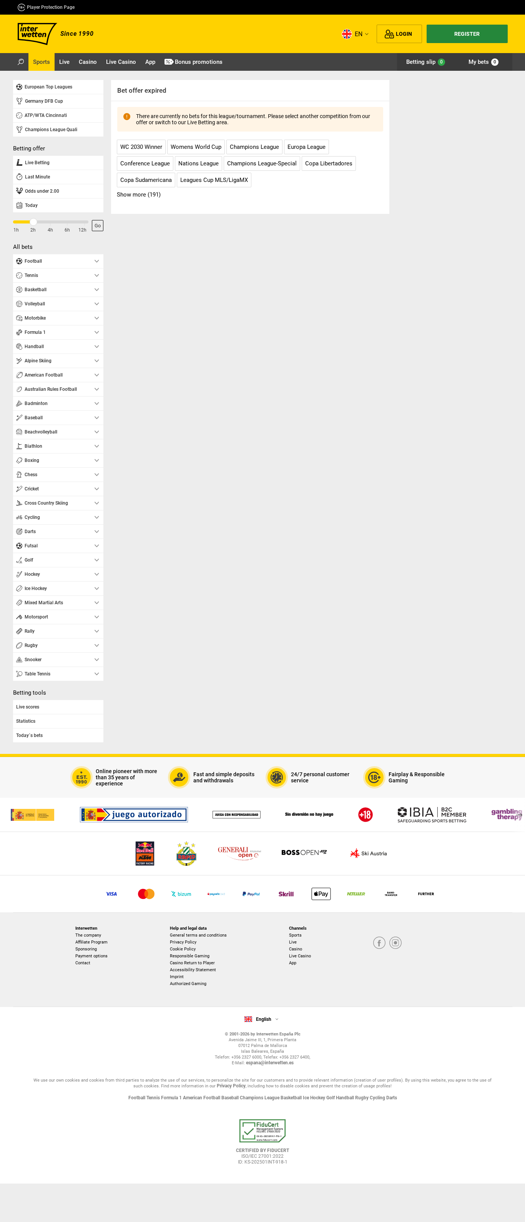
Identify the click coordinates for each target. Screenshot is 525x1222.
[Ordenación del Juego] (32, 814)
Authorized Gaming (188, 983)
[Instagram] (395, 943)
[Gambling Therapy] (507, 814)
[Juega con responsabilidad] (237, 814)
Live (293, 942)
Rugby (362, 1097)
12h (82, 230)
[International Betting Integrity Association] (432, 814)
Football (137, 1097)
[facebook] (379, 943)
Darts (391, 1097)
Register (467, 34)
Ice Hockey (314, 1097)
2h (33, 230)
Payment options (91, 956)
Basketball (292, 1097)
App (292, 962)
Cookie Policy (183, 949)
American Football (202, 1097)
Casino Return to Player (192, 962)
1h (16, 230)
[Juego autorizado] (134, 814)
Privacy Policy (183, 942)
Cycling (378, 1097)
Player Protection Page (51, 7)
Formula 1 (172, 1097)
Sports (295, 935)
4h (50, 230)
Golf (331, 1097)
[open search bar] (20, 62)
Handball (345, 1097)
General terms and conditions (198, 935)
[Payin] (321, 894)
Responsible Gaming (189, 956)
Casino (295, 949)
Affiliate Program (91, 942)
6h (67, 230)
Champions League (260, 1097)
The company (88, 935)
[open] (262, 1144)
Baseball (230, 1097)
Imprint (177, 976)
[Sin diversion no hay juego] (309, 814)
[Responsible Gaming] (365, 814)
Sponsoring (86, 949)
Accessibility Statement (193, 969)
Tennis (153, 1097)
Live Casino (300, 956)
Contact (82, 962)
